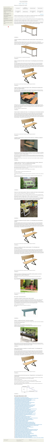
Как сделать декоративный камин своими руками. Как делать (23, 431)
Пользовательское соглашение (21, 439)
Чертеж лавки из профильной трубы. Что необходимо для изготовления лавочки (29, 111)
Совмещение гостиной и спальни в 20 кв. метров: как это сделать (23, 418)
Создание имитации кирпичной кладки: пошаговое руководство (23, 400)
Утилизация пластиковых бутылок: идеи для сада (21, 421)
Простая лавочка (40, 8)
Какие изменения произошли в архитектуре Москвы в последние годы (24, 406)
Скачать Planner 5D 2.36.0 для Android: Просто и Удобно (22, 401)
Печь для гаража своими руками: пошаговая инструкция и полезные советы (25, 405)
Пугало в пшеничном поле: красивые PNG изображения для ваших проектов (25, 402)
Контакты (17, 439)
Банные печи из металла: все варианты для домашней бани (22, 426)
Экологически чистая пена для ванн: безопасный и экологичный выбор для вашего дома (26, 429)
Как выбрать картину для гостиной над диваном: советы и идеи (23, 416)
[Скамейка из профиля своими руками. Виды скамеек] (29, 312)
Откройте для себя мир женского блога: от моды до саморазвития (23, 436)
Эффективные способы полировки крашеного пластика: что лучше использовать (25, 410)
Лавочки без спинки (32, 8)
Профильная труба (25, 11)
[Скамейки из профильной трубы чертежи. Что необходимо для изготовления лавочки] (29, 235)
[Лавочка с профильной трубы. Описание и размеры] (29, 334)
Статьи (26, 3)
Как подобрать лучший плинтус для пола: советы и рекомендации (23, 413)
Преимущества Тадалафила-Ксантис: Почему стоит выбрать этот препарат (8, 11)
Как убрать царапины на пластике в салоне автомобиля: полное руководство (25, 411)
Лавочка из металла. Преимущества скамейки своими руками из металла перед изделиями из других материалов (27, 274)
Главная (20, 3)
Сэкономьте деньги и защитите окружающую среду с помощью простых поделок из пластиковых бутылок (28, 424)
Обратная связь (30, 439)
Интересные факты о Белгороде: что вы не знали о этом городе (23, 403)
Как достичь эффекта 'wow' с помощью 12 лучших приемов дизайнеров (24, 419)
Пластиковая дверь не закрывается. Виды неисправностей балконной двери (8, 21)
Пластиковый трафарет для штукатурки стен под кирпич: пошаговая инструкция (25, 399)
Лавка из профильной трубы (32, 11)
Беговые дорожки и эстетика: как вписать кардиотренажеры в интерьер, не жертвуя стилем (26, 398)
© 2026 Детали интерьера (6, 439)
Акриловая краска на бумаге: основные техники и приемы (22, 434)
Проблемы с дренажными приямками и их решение (21, 420)
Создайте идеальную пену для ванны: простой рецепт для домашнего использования (26, 430)
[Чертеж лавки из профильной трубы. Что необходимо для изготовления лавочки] (29, 125)
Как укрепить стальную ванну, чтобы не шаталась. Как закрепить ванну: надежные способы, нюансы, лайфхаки (29, 437)
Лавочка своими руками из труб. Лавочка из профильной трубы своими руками (29, 15)
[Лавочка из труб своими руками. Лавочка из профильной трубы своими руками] (29, 208)
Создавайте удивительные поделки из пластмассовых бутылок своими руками (25, 423)
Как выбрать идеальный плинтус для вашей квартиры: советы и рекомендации (25, 414)
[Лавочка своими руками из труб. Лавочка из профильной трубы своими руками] (29, 30)
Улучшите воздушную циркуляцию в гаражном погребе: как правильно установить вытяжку (26, 425)
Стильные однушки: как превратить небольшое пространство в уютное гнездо (25, 404)
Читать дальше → (16, 58)
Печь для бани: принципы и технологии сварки (21, 427)
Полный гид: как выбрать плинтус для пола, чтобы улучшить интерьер (24, 412)
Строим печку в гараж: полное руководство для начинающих (23, 407)
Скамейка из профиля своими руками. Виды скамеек (24, 298)
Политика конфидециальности (19, 440)
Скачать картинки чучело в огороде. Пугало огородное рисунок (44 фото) (24, 433)
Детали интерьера (23, 1)
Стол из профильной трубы (18, 11)
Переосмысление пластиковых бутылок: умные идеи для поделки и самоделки (25, 422)
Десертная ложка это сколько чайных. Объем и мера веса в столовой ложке (7, 16)
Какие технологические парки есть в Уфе (20, 415)
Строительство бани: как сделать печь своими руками (22, 428)
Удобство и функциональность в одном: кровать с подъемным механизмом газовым (26, 435)
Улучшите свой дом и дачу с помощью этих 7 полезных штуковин (23, 432)
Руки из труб (17, 8)
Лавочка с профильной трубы (40, 11)
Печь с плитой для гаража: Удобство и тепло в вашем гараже (23, 409)
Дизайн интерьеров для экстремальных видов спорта (21, 397)
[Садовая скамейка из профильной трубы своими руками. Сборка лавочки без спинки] (29, 51)
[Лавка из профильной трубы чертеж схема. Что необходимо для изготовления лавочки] (29, 75)
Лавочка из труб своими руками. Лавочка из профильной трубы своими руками (29, 192)
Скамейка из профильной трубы (25, 8)
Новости (23, 3)
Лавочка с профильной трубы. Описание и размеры (23, 320)
